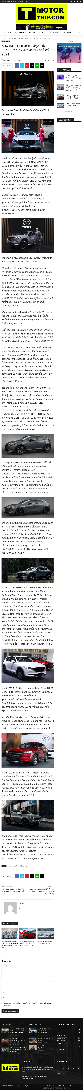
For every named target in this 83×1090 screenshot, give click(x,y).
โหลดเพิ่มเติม (68, 111)
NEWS (7, 41)
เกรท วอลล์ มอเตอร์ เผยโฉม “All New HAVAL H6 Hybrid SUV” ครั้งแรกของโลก (13, 891)
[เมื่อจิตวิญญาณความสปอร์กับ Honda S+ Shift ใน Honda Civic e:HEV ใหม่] (27, 933)
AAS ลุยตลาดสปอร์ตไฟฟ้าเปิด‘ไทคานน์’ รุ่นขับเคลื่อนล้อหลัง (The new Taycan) (42, 891)
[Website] (59, 1073)
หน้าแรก (4, 38)
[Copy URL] (42, 65)
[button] (78, 32)
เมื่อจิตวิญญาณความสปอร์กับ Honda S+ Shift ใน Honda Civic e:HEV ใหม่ (26, 943)
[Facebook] (68, 1)
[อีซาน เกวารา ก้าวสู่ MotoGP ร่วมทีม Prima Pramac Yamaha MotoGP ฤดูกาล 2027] (60, 77)
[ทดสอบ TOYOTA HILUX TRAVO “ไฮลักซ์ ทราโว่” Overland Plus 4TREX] (5, 1030)
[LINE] (37, 65)
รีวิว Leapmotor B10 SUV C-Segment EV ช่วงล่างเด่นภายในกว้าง (18, 1049)
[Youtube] (80, 1)
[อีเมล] (32, 65)
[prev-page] (3, 952)
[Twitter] (74, 1)
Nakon (8, 60)
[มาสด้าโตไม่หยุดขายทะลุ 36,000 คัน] (33, 1047)
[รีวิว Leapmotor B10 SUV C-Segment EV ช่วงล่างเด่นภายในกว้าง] (5, 1049)
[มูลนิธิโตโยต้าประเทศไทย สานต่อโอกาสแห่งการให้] (46, 933)
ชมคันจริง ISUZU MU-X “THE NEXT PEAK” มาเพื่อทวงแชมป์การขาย (45, 1030)
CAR (9, 38)
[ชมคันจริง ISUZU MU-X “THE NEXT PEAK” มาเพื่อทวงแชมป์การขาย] (33, 1030)
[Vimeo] (77, 1)
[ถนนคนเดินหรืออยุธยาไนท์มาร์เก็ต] (33, 1040)
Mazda (10, 866)
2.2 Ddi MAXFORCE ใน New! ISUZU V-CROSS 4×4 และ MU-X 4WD (17, 1040)
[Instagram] (71, 1)
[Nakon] (3, 60)
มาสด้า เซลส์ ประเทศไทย (20, 866)
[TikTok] (73, 1068)
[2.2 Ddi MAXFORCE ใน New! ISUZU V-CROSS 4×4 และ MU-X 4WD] (5, 1040)
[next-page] (6, 952)
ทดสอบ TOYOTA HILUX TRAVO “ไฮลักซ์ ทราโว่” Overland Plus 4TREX (17, 1030)
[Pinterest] (27, 65)
